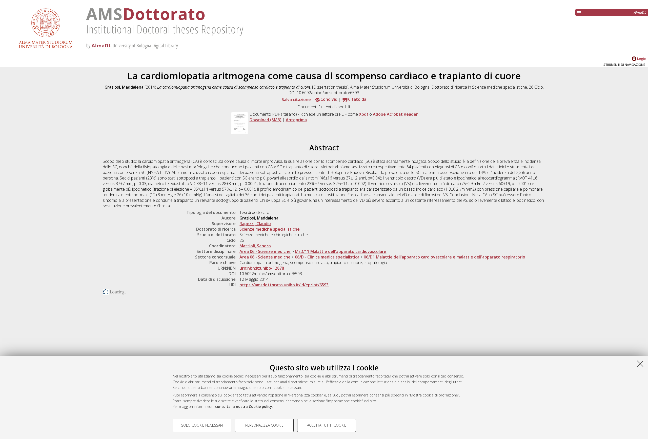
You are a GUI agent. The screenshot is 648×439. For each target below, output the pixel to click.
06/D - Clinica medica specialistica (327, 257)
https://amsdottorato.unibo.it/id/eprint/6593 (284, 285)
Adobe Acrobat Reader (395, 114)
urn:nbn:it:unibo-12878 (261, 268)
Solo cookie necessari (202, 425)
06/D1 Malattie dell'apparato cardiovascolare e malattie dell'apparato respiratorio (444, 257)
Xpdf (363, 114)
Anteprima (296, 120)
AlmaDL (640, 12)
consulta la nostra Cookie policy (243, 406)
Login (641, 58)
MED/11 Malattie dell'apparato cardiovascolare (340, 251)
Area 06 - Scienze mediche (265, 251)
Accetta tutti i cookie (326, 425)
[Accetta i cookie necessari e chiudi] (640, 364)
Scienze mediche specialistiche (269, 229)
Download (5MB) (265, 120)
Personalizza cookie (264, 425)
